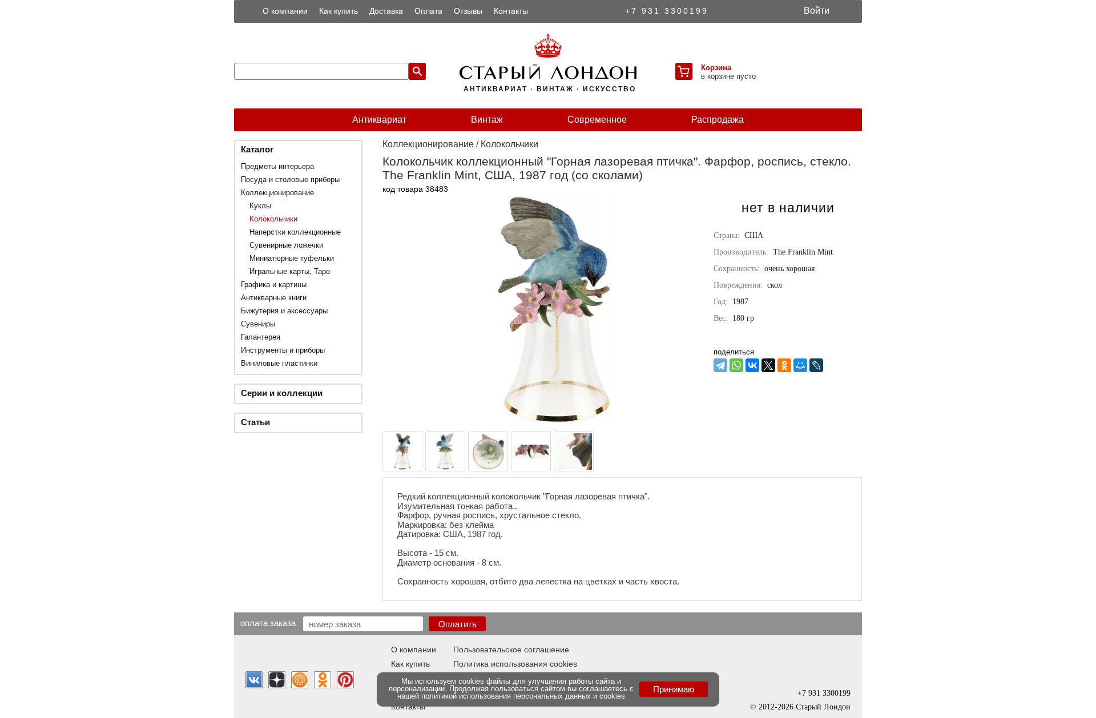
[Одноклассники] (784, 365)
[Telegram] (720, 365)
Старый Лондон (823, 707)
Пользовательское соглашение (511, 649)
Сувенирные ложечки (286, 245)
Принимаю (673, 689)
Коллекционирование (277, 192)
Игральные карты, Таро (289, 271)
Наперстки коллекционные (295, 232)
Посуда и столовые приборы (290, 179)
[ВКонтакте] (752, 365)
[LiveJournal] (816, 365)
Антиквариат (379, 119)
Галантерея (260, 337)
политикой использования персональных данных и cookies (523, 696)
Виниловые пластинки (279, 363)
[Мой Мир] (800, 365)
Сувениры (258, 324)
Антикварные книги (274, 297)
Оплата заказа (268, 622)
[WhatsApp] (736, 365)
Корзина (716, 67)
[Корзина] (683, 71)
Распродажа (717, 119)
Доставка (386, 10)
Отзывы (468, 10)
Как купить (338, 10)
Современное (597, 119)
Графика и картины (274, 284)
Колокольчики (273, 219)
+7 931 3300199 (666, 10)
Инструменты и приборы (283, 350)
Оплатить (457, 624)
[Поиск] (417, 71)
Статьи (255, 422)
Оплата (428, 10)
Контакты (511, 10)
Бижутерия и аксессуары (284, 310)
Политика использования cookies (515, 663)
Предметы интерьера (277, 166)
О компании (285, 10)
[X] (768, 365)
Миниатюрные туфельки (291, 258)
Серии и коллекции (282, 393)
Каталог (257, 149)
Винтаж (487, 119)
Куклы (260, 205)
